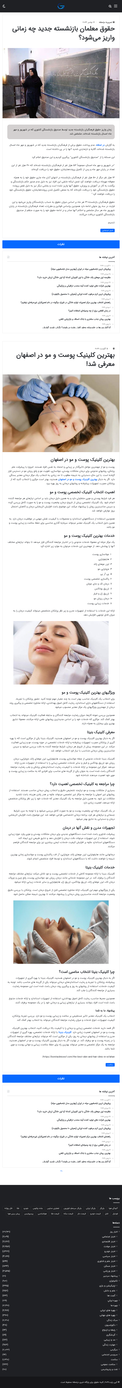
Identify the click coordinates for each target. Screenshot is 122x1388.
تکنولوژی (113, 1280)
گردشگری (110, 1335)
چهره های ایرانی (107, 1310)
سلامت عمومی (108, 1364)
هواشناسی (42, 1214)
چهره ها (114, 1305)
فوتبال (115, 1214)
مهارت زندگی (109, 1344)
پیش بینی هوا (14, 1214)
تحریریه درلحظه (105, 22)
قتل (106, 1214)
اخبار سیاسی (109, 1256)
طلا (18, 1208)
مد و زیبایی (109, 1340)
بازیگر (102, 1208)
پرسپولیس (28, 1214)
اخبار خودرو (109, 1251)
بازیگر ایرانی (90, 1208)
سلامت (114, 1359)
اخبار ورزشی (109, 1271)
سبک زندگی (112, 1320)
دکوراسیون (110, 1325)
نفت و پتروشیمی (109, 1369)
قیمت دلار (82, 1214)
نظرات (61, 244)
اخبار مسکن (109, 1266)
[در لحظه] (61, 6)
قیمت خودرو (95, 1214)
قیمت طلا (55, 1214)
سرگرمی (114, 1349)
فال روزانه (8, 1208)
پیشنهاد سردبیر (110, 1276)
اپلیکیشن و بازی (107, 1285)
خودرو (26, 1208)
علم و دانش (109, 1290)
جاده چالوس (38, 1208)
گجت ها (111, 1295)
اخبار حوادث (109, 1246)
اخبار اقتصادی (108, 1241)
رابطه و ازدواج (108, 1330)
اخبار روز (114, 1231)
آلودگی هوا (113, 1208)
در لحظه (100, 145)
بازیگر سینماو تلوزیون (72, 1208)
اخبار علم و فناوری (106, 1261)
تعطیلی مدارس (53, 1208)
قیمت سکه (68, 1214)
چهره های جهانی (107, 1315)
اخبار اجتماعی (107, 230)
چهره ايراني (113, 1300)
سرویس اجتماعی (110, 1354)
